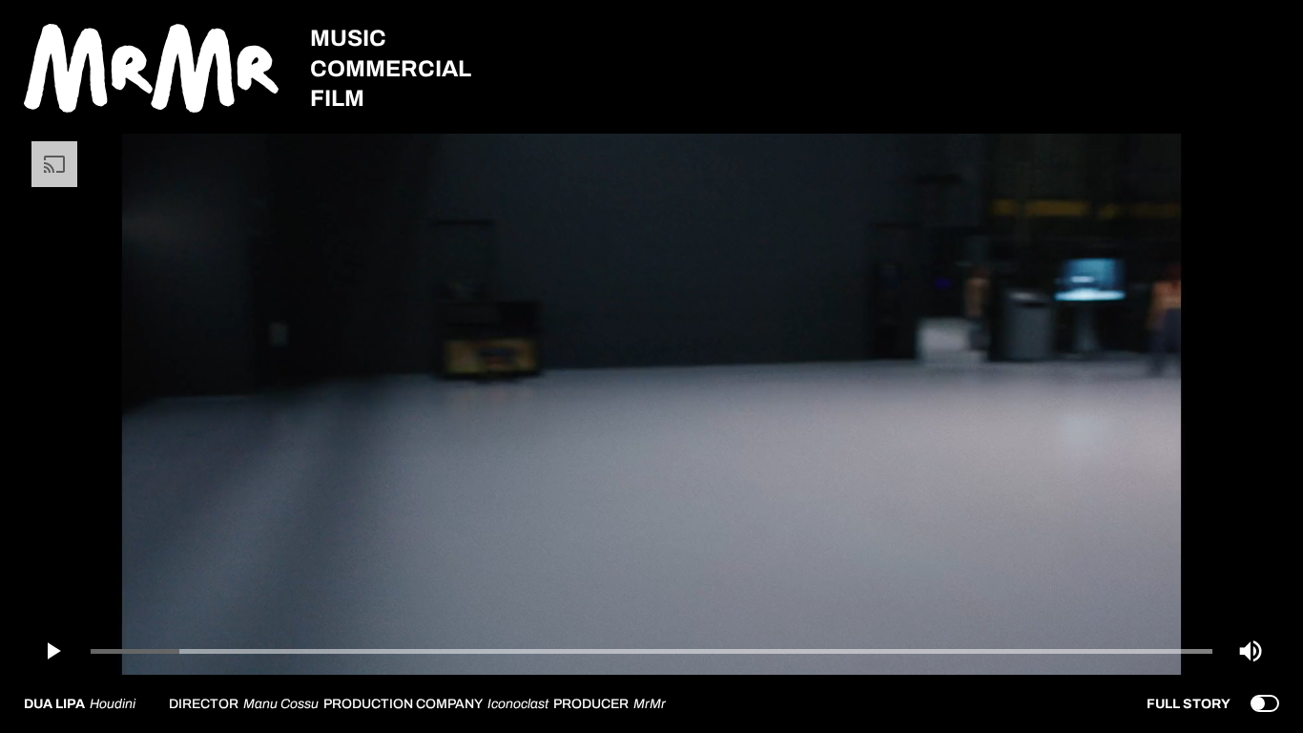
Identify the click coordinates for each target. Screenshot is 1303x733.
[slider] (651, 651)
